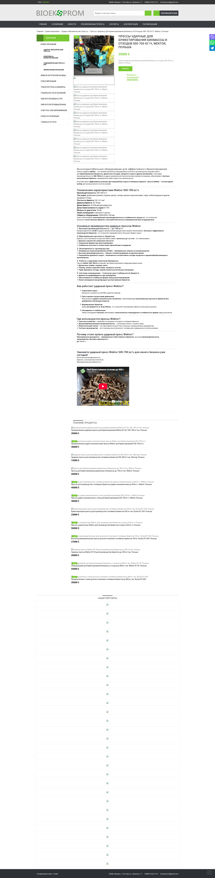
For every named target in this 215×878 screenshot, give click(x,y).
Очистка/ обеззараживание (54, 110)
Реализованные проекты (92, 24)
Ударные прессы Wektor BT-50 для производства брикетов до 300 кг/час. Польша (104, 552)
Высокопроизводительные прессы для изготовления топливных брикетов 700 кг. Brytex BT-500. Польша (114, 539)
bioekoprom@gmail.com (169, 2)
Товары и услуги (48, 122)
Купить (125, 69)
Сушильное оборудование (53, 93)
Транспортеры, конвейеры (53, 87)
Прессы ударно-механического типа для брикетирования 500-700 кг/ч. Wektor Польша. (107, 498)
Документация (131, 24)
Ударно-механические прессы (53, 50)
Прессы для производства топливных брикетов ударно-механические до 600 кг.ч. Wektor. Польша (111, 484)
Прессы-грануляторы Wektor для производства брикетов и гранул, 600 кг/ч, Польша (105, 525)
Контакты (114, 24)
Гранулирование (48, 81)
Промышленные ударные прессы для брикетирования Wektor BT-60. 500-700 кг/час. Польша (109, 430)
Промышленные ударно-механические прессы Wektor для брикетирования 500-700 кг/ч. (107, 444)
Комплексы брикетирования (51, 57)
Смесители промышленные (53, 105)
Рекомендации (150, 24)
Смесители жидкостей (51, 99)
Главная (43, 24)
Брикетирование (48, 44)
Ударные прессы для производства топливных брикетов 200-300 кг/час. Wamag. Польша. (108, 457)
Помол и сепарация (50, 116)
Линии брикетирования (54, 70)
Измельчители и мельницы (53, 75)
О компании (57, 24)
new (74, 442)
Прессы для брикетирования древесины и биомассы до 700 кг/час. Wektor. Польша (105, 471)
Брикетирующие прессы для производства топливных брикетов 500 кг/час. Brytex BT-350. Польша (111, 511)
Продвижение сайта (44, 874)
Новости (72, 24)
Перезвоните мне (169, 13)
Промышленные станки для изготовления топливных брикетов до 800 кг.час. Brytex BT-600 (108, 579)
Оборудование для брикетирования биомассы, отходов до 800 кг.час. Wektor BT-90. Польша (109, 566)
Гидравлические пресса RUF (54, 63)
